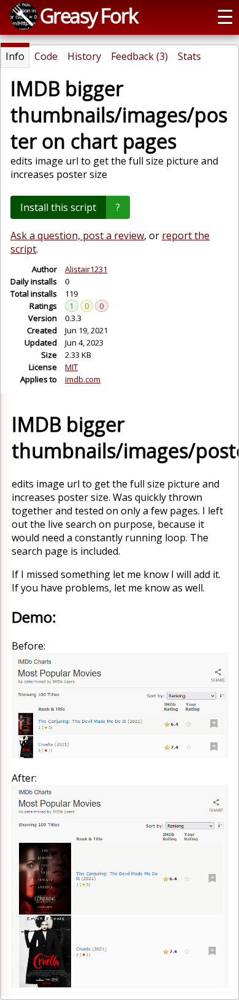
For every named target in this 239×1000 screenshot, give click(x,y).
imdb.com (83, 379)
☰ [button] (225, 15)
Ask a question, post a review (77, 235)
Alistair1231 (86, 269)
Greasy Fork (88, 15)
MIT (71, 366)
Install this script (58, 207)
